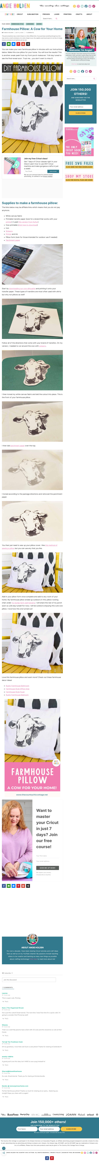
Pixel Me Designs (74, 1152)
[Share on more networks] (28, 44)
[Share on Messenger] (13, 44)
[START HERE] (10, 14)
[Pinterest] (78, 6)
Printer (8, 234)
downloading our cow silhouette (22, 289)
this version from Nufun (28, 222)
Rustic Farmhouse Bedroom (17, 695)
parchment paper (17, 446)
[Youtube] (82, 6)
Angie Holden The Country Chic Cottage (15, 5)
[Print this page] (23, 44)
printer (8, 222)
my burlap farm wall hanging (23, 603)
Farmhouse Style (17, 24)
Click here (33, 959)
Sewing (39, 24)
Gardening (30, 24)
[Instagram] (74, 6)
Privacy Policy (56, 1152)
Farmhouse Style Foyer (15, 692)
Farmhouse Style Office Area (17, 689)
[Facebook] (86, 6)
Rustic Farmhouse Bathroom (17, 686)
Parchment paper (13, 240)
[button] (6, 65)
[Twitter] (89, 6)
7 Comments (30, 32)
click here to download (27, 225)
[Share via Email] (9, 44)
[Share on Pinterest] (18, 44)
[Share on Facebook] (4, 44)
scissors (42, 346)
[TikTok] (93, 6)
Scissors (9, 231)
